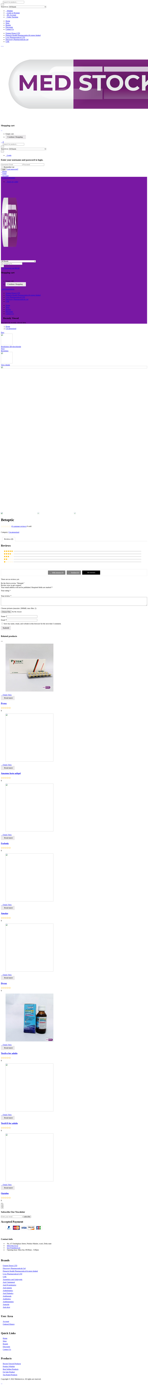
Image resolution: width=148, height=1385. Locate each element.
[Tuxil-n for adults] (29, 1041)
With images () (58, 572)
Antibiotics (7, 1299)
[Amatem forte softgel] (29, 761)
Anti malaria (7, 1288)
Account (6, 1321)
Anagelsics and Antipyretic (12, 1279)
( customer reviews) (19, 526)
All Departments (8, 289)
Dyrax (4, 983)
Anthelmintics (8, 1291)
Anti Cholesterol (9, 1282)
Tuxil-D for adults (9, 1123)
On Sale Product (9, 1372)
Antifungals (7, 1296)
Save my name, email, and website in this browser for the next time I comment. (32, 624)
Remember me (9, 167)
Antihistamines (8, 1302)
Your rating (6, 591)
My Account (11, 15)
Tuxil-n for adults (9, 1053)
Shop (7, 23)
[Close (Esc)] (145, 2)
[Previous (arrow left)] (4, 692)
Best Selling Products (10, 1369)
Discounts (9, 27)
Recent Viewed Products (12, 1364)
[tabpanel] (15, 678)
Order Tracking (12, 17)
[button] (2, 142)
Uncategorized (11, 329)
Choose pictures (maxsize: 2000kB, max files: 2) (18, 608)
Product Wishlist (9, 1366)
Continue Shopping (15, 137)
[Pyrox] (29, 691)
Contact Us (10, 29)
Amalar (4, 913)
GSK (7, 42)
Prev (2, 333)
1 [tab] (2, 1205)
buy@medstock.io (13, 1248)
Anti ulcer (6, 1307)
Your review (6, 596)
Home (8, 21)
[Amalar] (29, 901)
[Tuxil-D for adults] (29, 1111)
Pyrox (4, 703)
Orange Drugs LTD (13, 33)
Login (9, 155)
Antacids (6, 1304)
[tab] (8, 539)
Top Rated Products (10, 1375)
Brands (8, 25)
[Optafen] (29, 1181)
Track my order (12, 182)
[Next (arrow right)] (144, 692)
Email (4, 620)
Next (3, 349)
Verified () (74, 572)
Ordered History (9, 1324)
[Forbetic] (29, 831)
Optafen (5, 1193)
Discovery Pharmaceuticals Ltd (17, 39)
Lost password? (12, 169)
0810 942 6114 (12, 1246)
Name (4, 616)
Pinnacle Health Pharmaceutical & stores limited (23, 35)
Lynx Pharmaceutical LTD (15, 37)
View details (5, 365)
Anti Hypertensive (9, 1285)
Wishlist (10, 11)
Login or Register (13, 13)
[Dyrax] (29, 971)
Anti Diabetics (8, 1293)
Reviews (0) (8, 539)
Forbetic (5, 843)
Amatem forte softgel (11, 773)
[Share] (140, 2)
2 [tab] (2, 1207)
